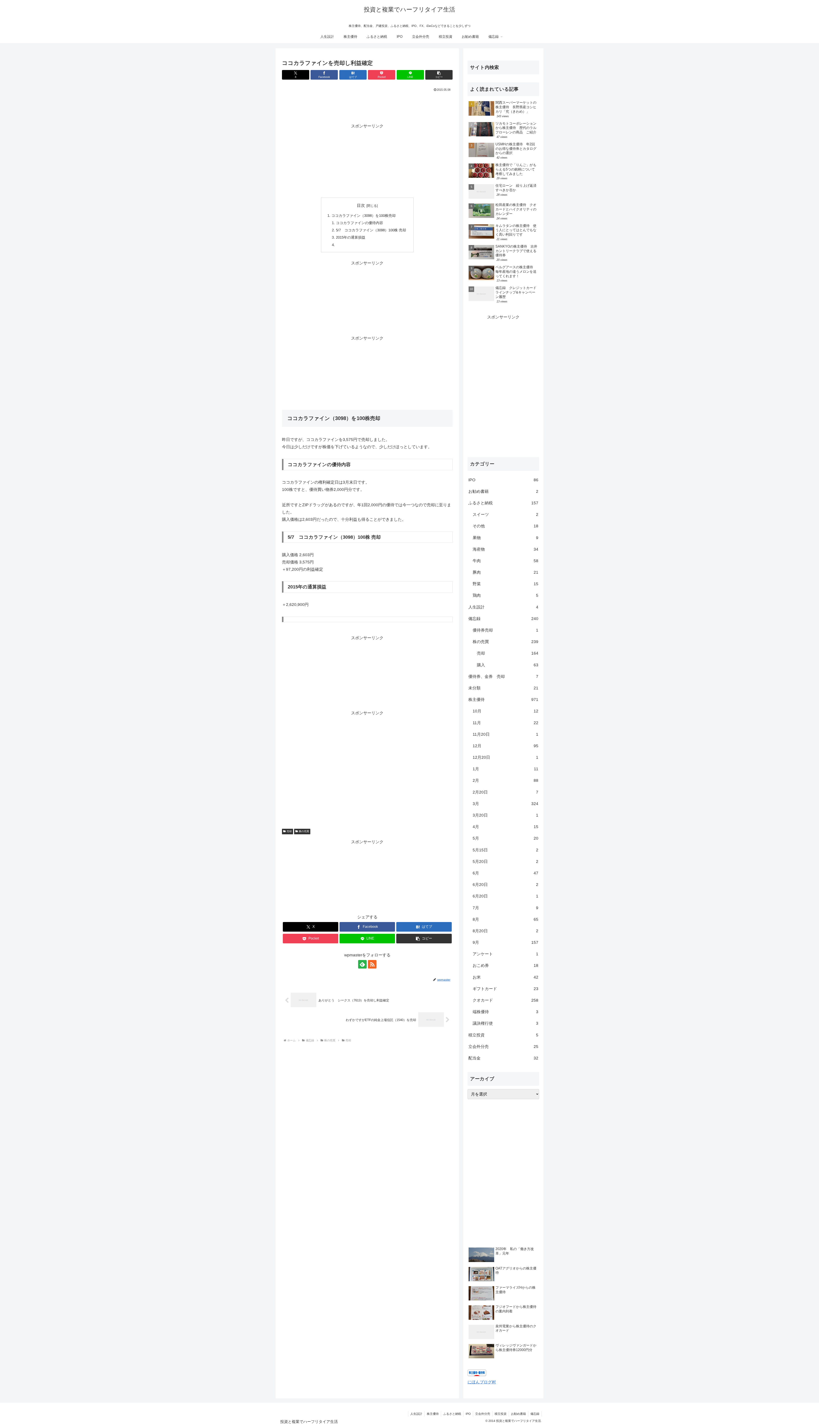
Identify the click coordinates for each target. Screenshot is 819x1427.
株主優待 (433, 1413)
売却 (289, 831)
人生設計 (416, 1413)
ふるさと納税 (452, 1413)
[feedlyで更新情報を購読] (362, 964)
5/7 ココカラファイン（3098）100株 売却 (371, 230)
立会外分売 (482, 1413)
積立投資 (501, 1413)
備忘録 (534, 1413)
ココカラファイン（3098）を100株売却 (363, 216)
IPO (468, 1413)
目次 (361, 205)
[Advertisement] (367, 104)
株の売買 (304, 831)
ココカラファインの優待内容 (359, 223)
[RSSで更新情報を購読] (372, 964)
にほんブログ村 (482, 1382)
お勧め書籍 (518, 1413)
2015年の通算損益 (350, 237)
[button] (439, 75)
